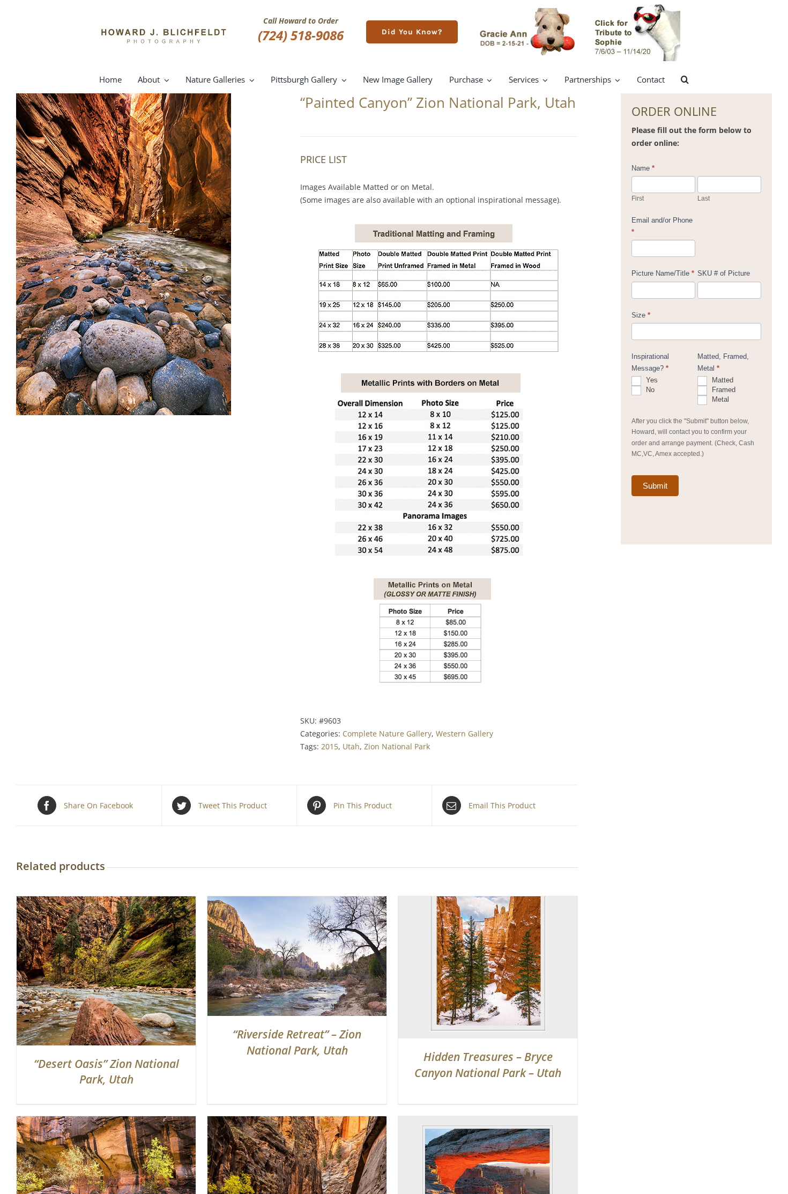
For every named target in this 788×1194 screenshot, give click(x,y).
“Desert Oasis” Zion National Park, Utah (106, 1071)
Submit (655, 485)
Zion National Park (397, 746)
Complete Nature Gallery (387, 733)
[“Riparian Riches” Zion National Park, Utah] (296, 1122)
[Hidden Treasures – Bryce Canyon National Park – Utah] (487, 902)
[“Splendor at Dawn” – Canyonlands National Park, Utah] (487, 1122)
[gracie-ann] (527, 11)
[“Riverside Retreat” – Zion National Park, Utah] (296, 902)
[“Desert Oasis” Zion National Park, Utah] (106, 902)
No (649, 390)
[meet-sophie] (636, 6)
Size (640, 315)
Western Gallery (464, 733)
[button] (685, 80)
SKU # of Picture (723, 273)
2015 (329, 746)
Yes (651, 380)
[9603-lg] (150, 254)
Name (643, 168)
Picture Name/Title (662, 273)
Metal (719, 399)
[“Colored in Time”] (106, 1122)
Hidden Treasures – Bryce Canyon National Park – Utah (487, 1064)
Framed (722, 390)
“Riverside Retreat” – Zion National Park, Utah (297, 1042)
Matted (721, 380)
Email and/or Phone (662, 226)
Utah (351, 746)
